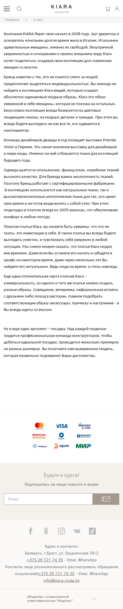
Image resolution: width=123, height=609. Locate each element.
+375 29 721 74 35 (45, 560)
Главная (12, 20)
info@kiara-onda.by (61, 580)
